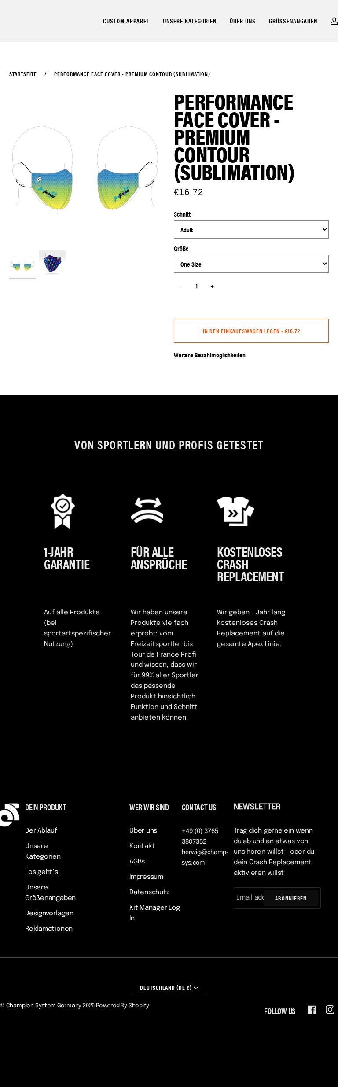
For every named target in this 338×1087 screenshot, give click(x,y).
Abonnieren (291, 898)
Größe (181, 248)
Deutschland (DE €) (166, 987)
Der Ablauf (41, 830)
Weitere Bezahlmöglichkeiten (210, 354)
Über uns (143, 830)
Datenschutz (149, 892)
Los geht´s (41, 872)
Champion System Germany (44, 1006)
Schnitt (182, 213)
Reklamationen (49, 929)
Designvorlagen (49, 913)
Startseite (23, 74)
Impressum (146, 877)
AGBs (137, 861)
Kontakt (141, 846)
